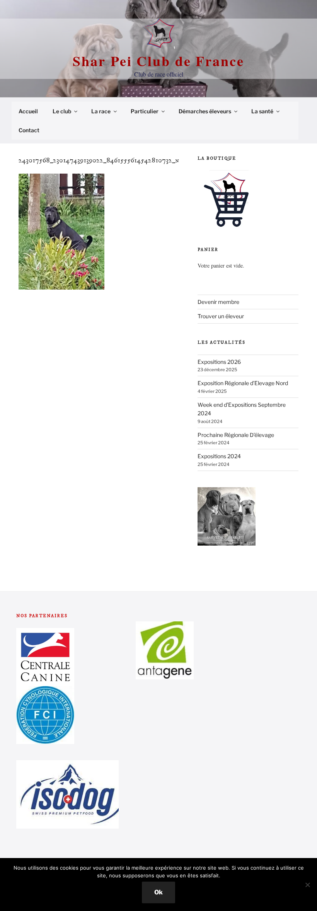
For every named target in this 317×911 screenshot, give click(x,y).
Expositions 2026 (219, 361)
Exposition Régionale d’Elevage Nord (243, 383)
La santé (262, 111)
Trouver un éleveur (221, 316)
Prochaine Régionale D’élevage (236, 435)
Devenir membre (218, 302)
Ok (158, 892)
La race (101, 111)
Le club (62, 111)
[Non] (307, 885)
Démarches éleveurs (205, 111)
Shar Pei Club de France (158, 61)
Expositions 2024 (219, 456)
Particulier (144, 111)
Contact (29, 130)
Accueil (28, 111)
